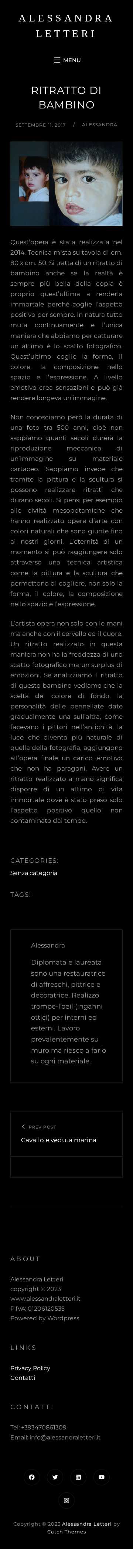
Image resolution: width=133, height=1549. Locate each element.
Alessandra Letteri (87, 1524)
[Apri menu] (66, 60)
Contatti (22, 1377)
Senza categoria (33, 872)
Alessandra (99, 124)
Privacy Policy (30, 1368)
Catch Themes (66, 1532)
